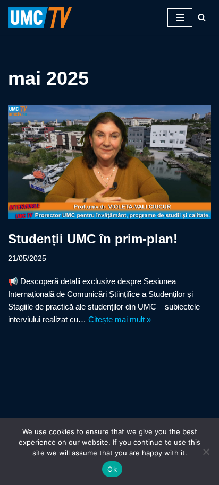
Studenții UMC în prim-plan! (93, 239)
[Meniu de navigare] (179, 17)
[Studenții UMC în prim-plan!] (109, 162)
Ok (112, 469)
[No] (205, 451)
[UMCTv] (40, 17)
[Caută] (202, 17)
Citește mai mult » (119, 319)
